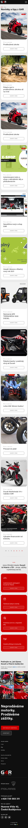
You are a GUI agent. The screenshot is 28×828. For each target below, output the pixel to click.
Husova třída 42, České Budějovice (11, 808)
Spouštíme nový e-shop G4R (12, 225)
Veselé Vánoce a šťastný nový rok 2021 (13, 270)
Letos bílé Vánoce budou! (13, 406)
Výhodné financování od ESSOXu (13, 537)
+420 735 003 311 (10, 798)
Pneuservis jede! (10, 449)
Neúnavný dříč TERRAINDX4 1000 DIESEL (10, 316)
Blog (5, 7)
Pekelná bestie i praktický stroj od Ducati (13, 362)
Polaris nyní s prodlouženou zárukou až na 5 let (13, 89)
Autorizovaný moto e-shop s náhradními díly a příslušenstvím (13, 179)
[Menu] (26, 2)
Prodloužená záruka (11, 44)
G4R (2, 7)
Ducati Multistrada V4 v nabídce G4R (12, 492)
